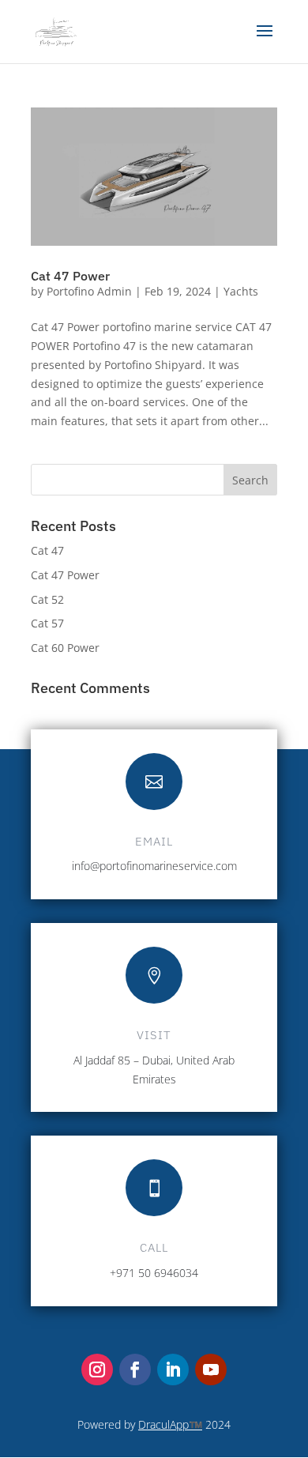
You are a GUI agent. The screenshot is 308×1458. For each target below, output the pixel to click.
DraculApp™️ (170, 1424)
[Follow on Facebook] (135, 1369)
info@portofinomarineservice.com (154, 865)
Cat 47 (47, 550)
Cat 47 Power (70, 276)
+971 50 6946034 (154, 1272)
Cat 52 (47, 599)
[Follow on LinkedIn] (173, 1369)
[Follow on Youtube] (211, 1369)
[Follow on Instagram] (97, 1369)
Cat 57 (47, 623)
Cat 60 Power (65, 647)
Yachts (240, 291)
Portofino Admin (89, 291)
